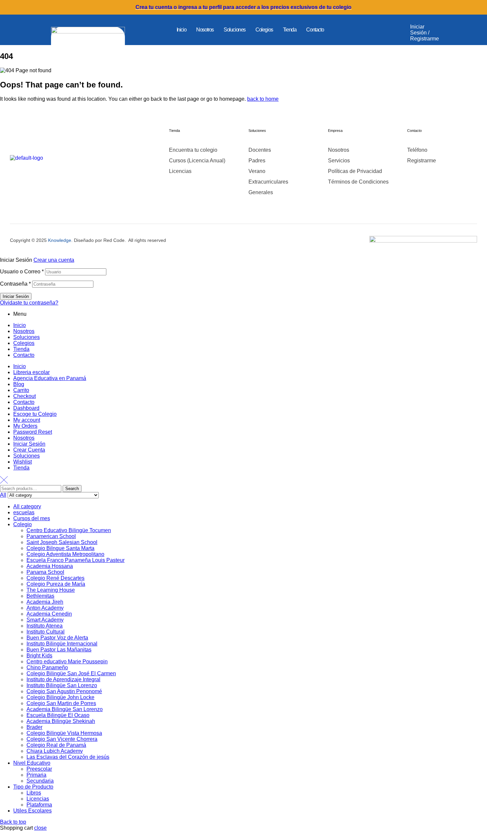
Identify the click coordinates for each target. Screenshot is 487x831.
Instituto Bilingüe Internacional (62, 643)
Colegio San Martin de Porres (61, 703)
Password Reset (32, 432)
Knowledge (59, 240)
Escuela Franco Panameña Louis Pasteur (76, 560)
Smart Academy (45, 620)
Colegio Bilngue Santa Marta (60, 548)
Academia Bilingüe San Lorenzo (65, 709)
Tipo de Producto (33, 787)
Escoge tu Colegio (35, 414)
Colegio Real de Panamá (56, 745)
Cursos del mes (31, 518)
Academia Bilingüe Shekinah (61, 721)
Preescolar (39, 769)
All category (27, 506)
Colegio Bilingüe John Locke (60, 697)
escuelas (23, 512)
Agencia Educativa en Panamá (49, 378)
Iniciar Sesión (29, 444)
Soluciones (234, 29)
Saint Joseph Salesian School (62, 542)
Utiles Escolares (32, 810)
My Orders (25, 426)
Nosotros (205, 29)
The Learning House (51, 590)
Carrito (21, 390)
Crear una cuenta (53, 260)
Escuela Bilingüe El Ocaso (58, 715)
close (40, 828)
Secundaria (40, 781)
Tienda (290, 29)
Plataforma (39, 804)
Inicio (182, 29)
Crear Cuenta (29, 450)
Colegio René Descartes (55, 578)
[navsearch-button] (383, 29)
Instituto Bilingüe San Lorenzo (62, 685)
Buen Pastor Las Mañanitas (59, 649)
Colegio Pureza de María (56, 584)
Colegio (22, 524)
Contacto (315, 29)
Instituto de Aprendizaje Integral (63, 679)
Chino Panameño (47, 667)
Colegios (264, 29)
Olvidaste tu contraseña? (29, 302)
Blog (18, 384)
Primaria (36, 775)
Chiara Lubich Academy (55, 751)
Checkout (24, 396)
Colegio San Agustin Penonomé (64, 691)
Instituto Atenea (45, 626)
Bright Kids (39, 655)
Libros (34, 793)
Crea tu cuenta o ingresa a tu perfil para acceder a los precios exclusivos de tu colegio (243, 7)
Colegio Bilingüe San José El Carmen (71, 673)
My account (26, 420)
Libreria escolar (31, 372)
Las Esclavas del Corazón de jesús (68, 757)
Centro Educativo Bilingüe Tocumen (69, 530)
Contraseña (15, 284)
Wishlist (22, 462)
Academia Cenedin (49, 614)
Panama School (45, 572)
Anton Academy (45, 608)
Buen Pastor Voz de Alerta (57, 637)
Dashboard (26, 408)
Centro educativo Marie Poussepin (67, 661)
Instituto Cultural (46, 632)
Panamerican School (51, 536)
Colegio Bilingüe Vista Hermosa (64, 733)
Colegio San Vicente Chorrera (62, 739)
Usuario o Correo (22, 271)
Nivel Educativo (31, 763)
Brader (34, 727)
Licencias (38, 799)
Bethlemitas (40, 596)
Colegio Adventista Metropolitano (65, 554)
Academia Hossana (50, 566)
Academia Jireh (45, 602)
